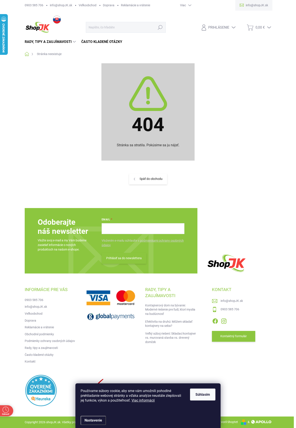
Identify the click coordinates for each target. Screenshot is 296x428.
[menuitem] (51, 41)
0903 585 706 (34, 5)
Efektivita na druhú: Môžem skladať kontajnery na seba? (168, 324)
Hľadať (160, 27)
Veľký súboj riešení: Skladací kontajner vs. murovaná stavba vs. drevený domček (170, 338)
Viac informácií (143, 400)
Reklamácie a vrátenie (135, 5)
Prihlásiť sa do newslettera (124, 258)
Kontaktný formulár (233, 336)
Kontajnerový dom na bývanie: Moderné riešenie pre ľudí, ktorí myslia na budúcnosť (170, 310)
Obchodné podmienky (39, 334)
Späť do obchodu (151, 179)
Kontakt (30, 361)
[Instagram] (224, 320)
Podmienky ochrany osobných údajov (50, 341)
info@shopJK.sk (61, 5)
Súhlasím (202, 394)
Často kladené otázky (39, 354)
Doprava (108, 5)
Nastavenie (93, 420)
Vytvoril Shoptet (227, 422)
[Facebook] (215, 320)
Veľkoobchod (87, 5)
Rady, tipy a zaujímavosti (41, 348)
